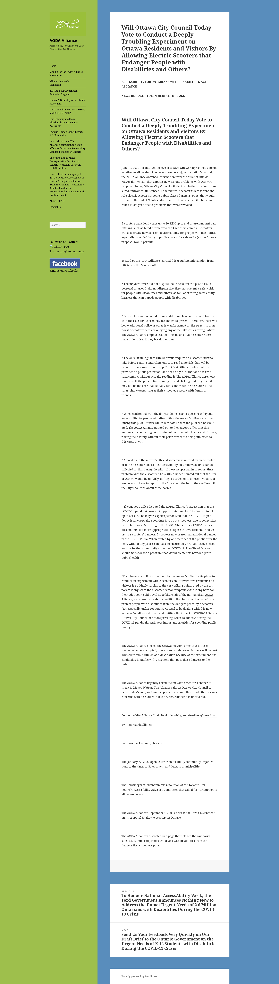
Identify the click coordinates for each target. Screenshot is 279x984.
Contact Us (55, 207)
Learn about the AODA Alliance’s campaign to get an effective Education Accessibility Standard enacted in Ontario (67, 146)
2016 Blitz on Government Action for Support (64, 92)
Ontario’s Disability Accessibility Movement (67, 102)
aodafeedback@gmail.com (200, 715)
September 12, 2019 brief (165, 813)
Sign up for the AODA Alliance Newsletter (66, 73)
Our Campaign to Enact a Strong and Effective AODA (67, 111)
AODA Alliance (142, 715)
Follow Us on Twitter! (64, 242)
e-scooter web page (161, 836)
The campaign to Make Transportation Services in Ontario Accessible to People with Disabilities (65, 163)
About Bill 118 (57, 201)
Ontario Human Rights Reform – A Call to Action (67, 133)
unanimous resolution (165, 785)
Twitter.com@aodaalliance (67, 251)
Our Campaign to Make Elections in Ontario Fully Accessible (64, 122)
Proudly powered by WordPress (139, 976)
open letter (157, 762)
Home (53, 65)
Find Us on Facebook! (64, 271)
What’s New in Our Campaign (60, 83)
